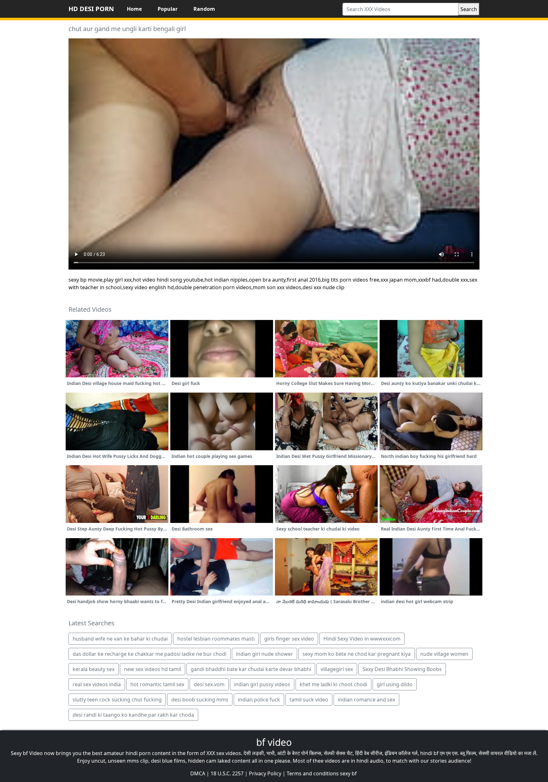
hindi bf (429, 753)
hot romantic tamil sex (157, 684)
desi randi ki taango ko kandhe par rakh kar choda (133, 714)
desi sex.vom (209, 684)
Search (468, 9)
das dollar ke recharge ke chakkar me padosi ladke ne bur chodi (149, 653)
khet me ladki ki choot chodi (333, 684)
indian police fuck (259, 699)
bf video (274, 742)
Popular (168, 8)
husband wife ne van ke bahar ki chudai (120, 638)
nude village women (444, 653)
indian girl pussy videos (262, 684)
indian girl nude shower (264, 653)
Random (204, 8)
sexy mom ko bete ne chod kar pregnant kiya (357, 653)
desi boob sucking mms (199, 699)
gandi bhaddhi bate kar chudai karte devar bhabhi (251, 669)
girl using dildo (395, 684)
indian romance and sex (366, 699)
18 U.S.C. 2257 (227, 773)
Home (134, 8)
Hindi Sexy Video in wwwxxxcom (362, 638)
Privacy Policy (265, 773)
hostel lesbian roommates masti (216, 638)
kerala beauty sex (93, 669)
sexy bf (348, 773)
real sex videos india (97, 684)
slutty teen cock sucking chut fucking (117, 699)
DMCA (197, 773)
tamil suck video (309, 699)
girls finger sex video (289, 638)
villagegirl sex (337, 669)
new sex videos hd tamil (152, 669)
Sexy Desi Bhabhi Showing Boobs (402, 669)
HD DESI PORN (91, 8)
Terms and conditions (313, 773)
